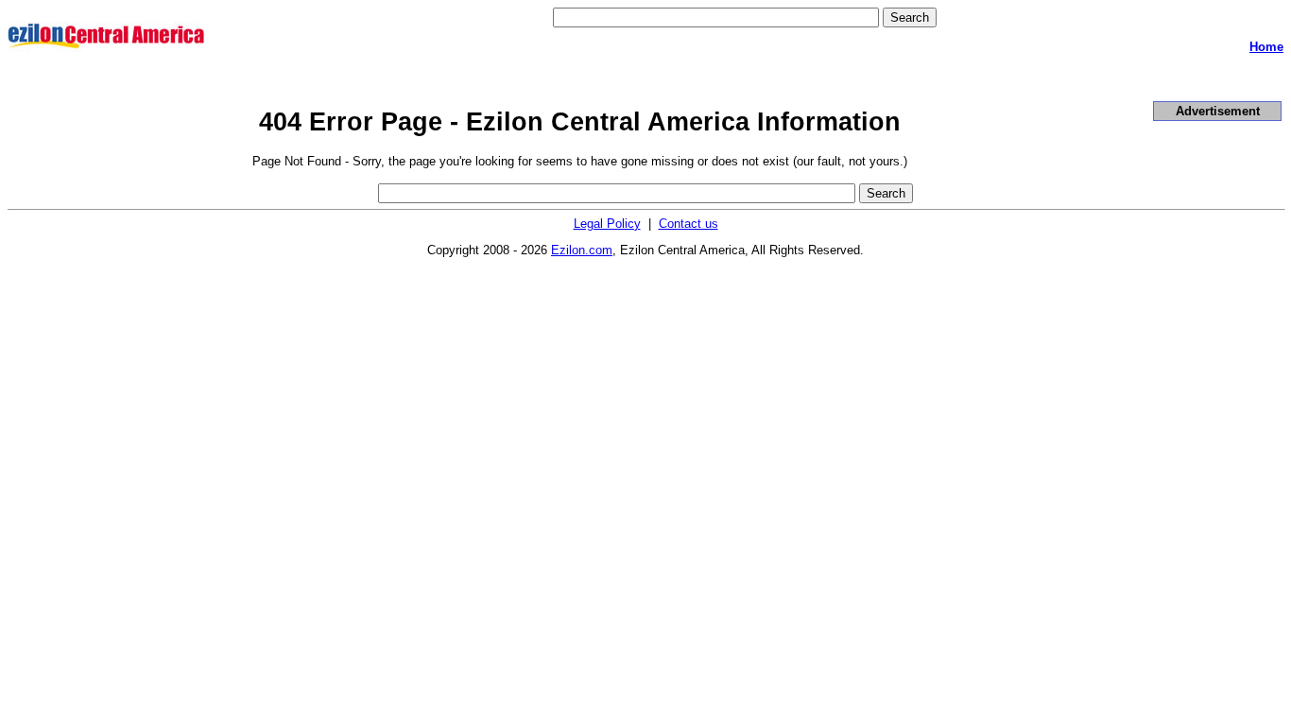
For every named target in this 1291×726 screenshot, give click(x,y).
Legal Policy (607, 223)
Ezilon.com (581, 250)
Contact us (688, 223)
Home (1266, 47)
